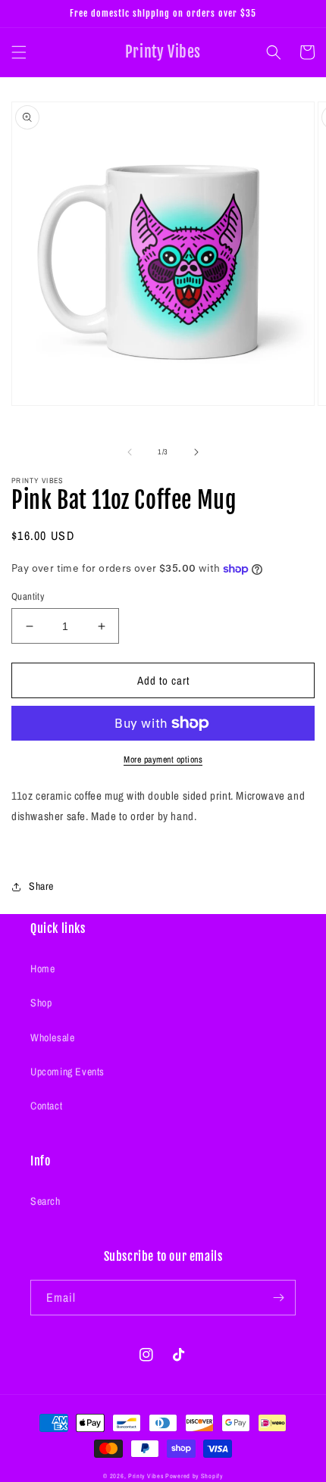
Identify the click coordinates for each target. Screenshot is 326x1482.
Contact (46, 1105)
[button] (19, 52)
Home (42, 968)
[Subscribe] (278, 1297)
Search (45, 1201)
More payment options (163, 759)
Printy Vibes (145, 1475)
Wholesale (52, 1037)
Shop (41, 1002)
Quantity (27, 596)
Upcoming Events (67, 1071)
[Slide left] (129, 452)
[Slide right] (196, 452)
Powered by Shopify (194, 1475)
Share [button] (41, 886)
